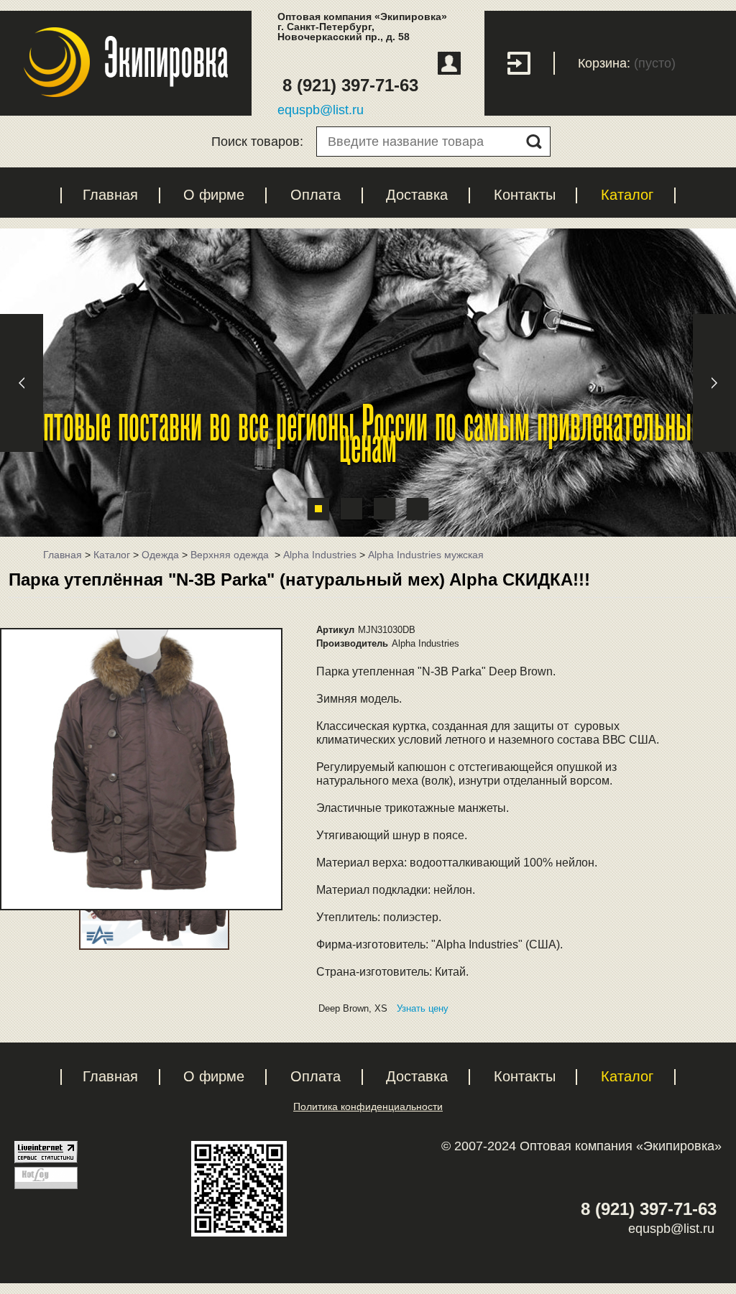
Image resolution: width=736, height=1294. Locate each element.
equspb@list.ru (320, 110)
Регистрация (449, 63)
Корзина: (604, 63)
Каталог (627, 195)
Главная (110, 195)
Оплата (315, 195)
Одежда (160, 554)
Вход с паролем (531, 63)
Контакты (525, 195)
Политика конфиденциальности (368, 1106)
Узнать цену (422, 1008)
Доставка (417, 195)
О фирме (213, 195)
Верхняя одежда (231, 554)
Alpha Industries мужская (426, 554)
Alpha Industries (319, 554)
